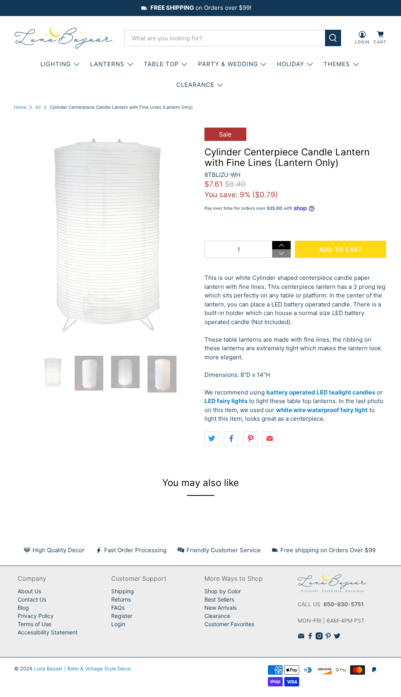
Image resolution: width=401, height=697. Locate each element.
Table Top (161, 64)
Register (121, 615)
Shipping (122, 591)
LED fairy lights (225, 401)
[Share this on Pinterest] (250, 438)
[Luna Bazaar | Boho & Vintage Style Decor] (63, 38)
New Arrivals (220, 607)
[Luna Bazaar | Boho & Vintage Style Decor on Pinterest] (328, 637)
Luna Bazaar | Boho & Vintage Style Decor (82, 669)
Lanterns (107, 64)
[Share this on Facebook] (231, 438)
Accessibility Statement (48, 632)
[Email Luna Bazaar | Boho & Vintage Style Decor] (301, 637)
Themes (336, 64)
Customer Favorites (229, 624)
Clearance (217, 615)
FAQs (118, 607)
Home (20, 107)
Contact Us (32, 599)
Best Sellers (219, 599)
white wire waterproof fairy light (322, 410)
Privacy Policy (36, 615)
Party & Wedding (228, 64)
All (38, 107)
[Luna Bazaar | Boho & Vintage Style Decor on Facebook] (310, 637)
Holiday (290, 64)
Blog (23, 607)
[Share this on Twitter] (211, 438)
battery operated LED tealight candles (320, 392)
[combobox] (224, 38)
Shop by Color (222, 591)
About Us (29, 591)
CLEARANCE (195, 84)
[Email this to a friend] (269, 438)
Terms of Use (34, 624)
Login (118, 624)
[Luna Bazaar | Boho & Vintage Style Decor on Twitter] (337, 637)
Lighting (55, 64)
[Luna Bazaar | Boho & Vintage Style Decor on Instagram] (319, 637)
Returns (121, 599)
